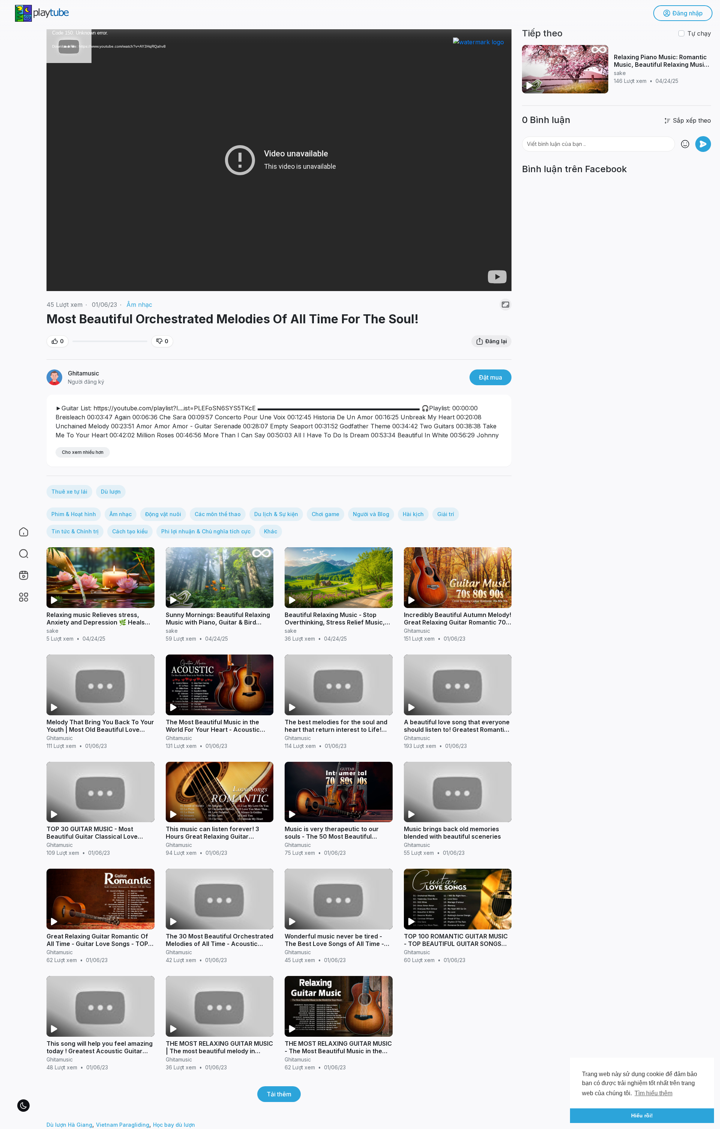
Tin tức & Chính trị (75, 531)
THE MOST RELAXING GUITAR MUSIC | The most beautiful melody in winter (219, 1051)
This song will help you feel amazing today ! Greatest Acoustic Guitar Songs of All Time (99, 1051)
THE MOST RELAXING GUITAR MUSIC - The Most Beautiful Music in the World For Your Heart (338, 1051)
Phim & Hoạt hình (73, 514)
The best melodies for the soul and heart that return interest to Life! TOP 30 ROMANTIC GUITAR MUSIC (336, 729)
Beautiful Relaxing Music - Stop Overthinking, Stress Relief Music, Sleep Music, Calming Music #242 (335, 622)
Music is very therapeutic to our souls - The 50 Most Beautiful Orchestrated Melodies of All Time (335, 836)
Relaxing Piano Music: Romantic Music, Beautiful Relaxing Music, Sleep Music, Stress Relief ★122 (662, 64)
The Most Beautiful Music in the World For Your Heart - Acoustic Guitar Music (213, 729)
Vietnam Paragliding (122, 1124)
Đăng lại (496, 341)
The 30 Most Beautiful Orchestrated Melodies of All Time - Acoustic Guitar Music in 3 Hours (219, 943)
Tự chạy (699, 33)
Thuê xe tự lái (69, 491)
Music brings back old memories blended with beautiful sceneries (452, 832)
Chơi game (325, 514)
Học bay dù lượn (174, 1124)
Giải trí (445, 514)
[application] (279, 160)
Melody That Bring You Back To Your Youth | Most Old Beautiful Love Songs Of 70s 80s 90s (100, 729)
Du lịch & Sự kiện (276, 514)
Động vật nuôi (163, 514)
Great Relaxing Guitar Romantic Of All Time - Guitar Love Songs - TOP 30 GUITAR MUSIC (97, 943)
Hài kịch (413, 514)
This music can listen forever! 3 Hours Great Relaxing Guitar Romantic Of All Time (212, 836)
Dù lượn (111, 491)
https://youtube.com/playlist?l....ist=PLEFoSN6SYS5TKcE (174, 408)
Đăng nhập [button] (687, 13)
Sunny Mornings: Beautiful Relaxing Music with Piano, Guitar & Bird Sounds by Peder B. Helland (218, 622)
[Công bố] (703, 144)
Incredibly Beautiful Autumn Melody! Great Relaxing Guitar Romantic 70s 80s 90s (457, 622)
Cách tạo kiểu (130, 531)
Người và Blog (371, 514)
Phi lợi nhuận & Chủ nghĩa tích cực (205, 531)
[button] (19, 553)
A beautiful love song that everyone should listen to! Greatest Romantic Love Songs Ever (457, 729)
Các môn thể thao (218, 514)
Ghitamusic (83, 373)
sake (52, 631)
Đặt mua (490, 377)
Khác (270, 531)
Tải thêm (279, 1094)
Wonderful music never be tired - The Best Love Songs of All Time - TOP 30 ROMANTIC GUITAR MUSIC (335, 943)
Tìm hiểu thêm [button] (653, 1093)
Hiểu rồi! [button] (642, 1115)
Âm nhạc (139, 304)
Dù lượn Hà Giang (69, 1124)
